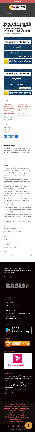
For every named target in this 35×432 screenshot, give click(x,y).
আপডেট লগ (6, 234)
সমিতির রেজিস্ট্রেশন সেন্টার (16, 419)
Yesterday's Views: (10, 305)
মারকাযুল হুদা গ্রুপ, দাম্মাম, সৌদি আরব (12, 221)
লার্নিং (5, 239)
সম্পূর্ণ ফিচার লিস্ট (25, 409)
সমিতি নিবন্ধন (7, 244)
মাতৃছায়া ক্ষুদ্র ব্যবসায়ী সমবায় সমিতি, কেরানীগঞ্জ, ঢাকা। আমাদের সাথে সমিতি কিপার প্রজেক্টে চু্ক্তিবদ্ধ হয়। (24, 108)
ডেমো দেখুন (11, 405)
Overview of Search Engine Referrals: (15, 313)
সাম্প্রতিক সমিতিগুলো (17, 34)
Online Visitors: (9, 300)
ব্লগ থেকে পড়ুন (25, 417)
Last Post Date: (9, 318)
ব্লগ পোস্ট (6, 236)
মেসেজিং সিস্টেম (12, 411)
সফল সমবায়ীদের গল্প (9, 242)
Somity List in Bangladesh (11, 231)
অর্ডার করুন (25, 407)
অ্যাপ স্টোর (21, 413)
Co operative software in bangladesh (7, 126)
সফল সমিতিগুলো (22, 415)
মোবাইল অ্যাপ (8, 407)
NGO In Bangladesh (9, 228)
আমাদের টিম (22, 411)
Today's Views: (9, 302)
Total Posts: (8, 316)
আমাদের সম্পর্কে (13, 413)
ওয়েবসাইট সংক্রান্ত (11, 415)
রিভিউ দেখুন (7, 409)
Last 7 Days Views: (10, 308)
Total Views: (8, 311)
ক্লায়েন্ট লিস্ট (17, 407)
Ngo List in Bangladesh (16, 421)
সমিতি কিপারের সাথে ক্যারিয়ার (11, 417)
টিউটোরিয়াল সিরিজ (20, 405)
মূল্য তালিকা (15, 409)
